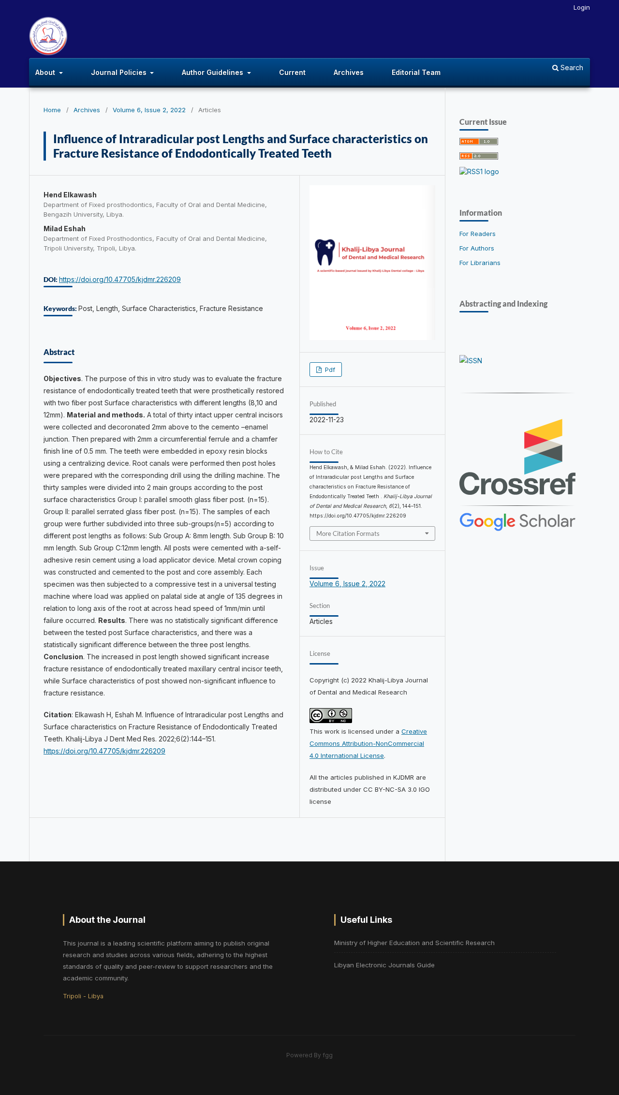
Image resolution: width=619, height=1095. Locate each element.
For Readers (477, 233)
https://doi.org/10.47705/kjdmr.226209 (120, 279)
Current (292, 72)
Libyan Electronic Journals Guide (384, 965)
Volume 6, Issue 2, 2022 (149, 110)
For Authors (476, 248)
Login (582, 7)
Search (571, 67)
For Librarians (480, 262)
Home (52, 110)
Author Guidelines (213, 72)
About (46, 72)
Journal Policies (119, 72)
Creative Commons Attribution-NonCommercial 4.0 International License (368, 743)
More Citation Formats (348, 533)
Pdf (329, 369)
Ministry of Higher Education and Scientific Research (414, 943)
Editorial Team (416, 72)
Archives (349, 72)
